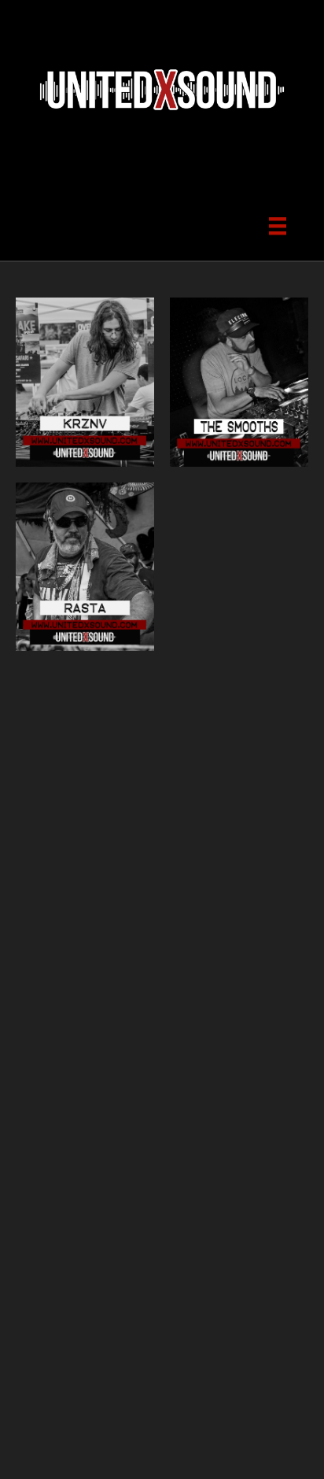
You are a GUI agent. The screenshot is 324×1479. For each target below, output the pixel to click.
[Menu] (277, 225)
